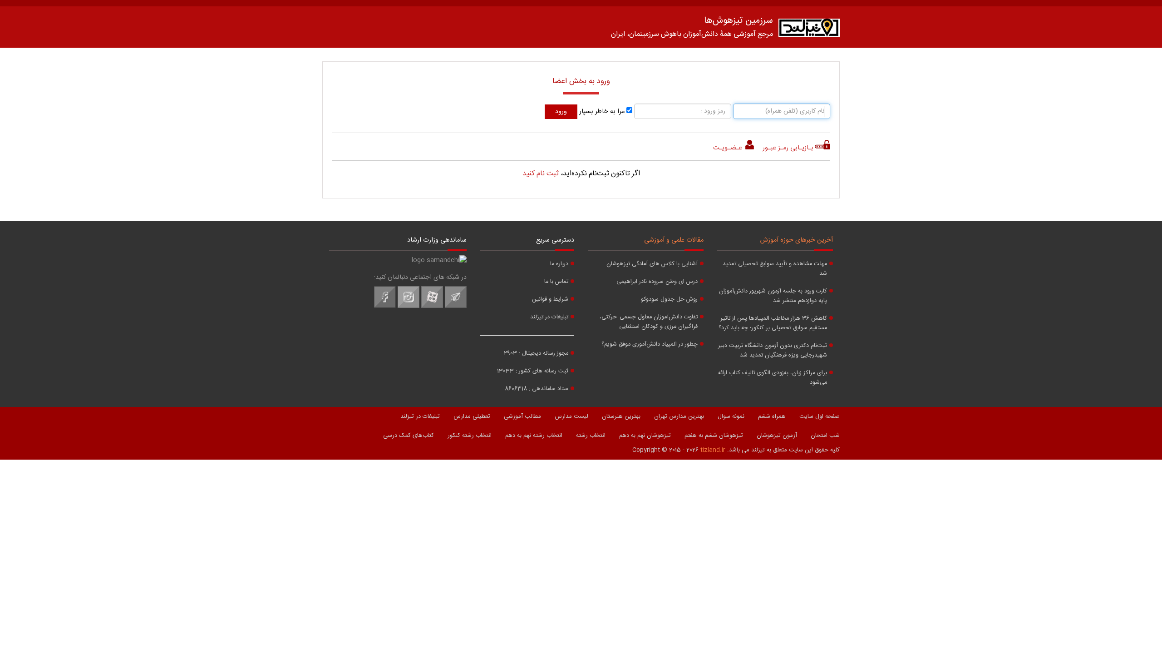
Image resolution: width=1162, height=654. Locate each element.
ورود (561, 111)
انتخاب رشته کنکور (470, 436)
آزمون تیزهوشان (777, 436)
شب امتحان (825, 436)
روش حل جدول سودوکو (669, 299)
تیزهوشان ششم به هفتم (713, 436)
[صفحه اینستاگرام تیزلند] (408, 307)
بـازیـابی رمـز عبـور (788, 148)
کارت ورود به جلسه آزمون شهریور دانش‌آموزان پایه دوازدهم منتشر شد (773, 296)
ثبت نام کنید (540, 174)
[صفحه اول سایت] (809, 30)
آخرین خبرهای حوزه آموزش (796, 240)
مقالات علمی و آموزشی (674, 240)
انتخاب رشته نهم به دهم (533, 436)
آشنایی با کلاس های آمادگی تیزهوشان (652, 264)
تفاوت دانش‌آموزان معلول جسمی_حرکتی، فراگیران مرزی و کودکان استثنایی (649, 322)
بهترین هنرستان (621, 416)
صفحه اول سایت (819, 416)
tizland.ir (712, 450)
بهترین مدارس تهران (679, 416)
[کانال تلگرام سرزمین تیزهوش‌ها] (456, 307)
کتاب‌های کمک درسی (408, 436)
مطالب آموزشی (522, 416)
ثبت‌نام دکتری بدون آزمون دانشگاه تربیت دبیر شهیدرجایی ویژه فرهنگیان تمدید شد (772, 350)
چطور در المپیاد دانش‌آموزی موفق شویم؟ (649, 344)
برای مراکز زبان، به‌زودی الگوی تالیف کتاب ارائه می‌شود (772, 377)
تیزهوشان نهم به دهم (645, 436)
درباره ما (559, 264)
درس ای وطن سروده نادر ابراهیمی (657, 282)
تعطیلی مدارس (471, 416)
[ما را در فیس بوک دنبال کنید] (385, 307)
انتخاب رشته (591, 436)
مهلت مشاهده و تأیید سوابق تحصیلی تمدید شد (775, 268)
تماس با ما (556, 282)
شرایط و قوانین (550, 299)
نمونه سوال (731, 416)
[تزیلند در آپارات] (432, 307)
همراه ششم (772, 416)
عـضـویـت (728, 148)
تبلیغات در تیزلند (549, 317)
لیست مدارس (571, 416)
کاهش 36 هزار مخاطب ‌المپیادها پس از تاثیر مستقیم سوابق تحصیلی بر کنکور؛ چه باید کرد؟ (773, 323)
